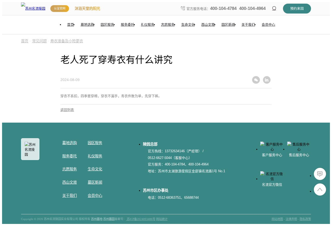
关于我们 (69, 196)
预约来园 (297, 8)
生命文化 (95, 169)
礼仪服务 (95, 156)
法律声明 (291, 219)
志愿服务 (69, 169)
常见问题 (39, 41)
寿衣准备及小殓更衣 (66, 41)
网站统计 (162, 219)
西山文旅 (69, 182)
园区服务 (95, 143)
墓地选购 (69, 143)
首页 (24, 41)
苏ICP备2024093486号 (140, 219)
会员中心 (95, 196)
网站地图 (277, 219)
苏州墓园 (109, 219)
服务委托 (69, 156)
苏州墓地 (96, 219)
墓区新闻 (95, 182)
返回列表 (67, 110)
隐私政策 (305, 219)
